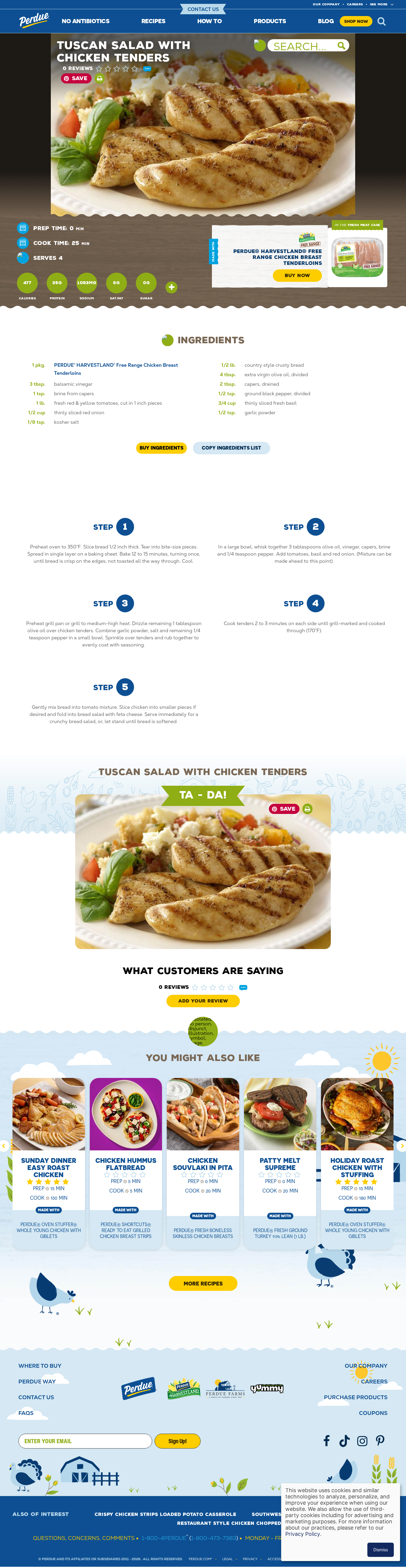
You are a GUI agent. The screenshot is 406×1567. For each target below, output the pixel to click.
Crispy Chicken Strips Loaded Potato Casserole (165, 1514)
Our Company (366, 1366)
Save (79, 78)
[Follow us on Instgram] (362, 1441)
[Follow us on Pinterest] (380, 1441)
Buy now (297, 275)
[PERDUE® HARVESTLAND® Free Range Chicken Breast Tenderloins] (357, 257)
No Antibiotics (85, 21)
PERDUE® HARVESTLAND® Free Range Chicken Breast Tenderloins (277, 257)
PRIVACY (250, 1559)
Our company (326, 4)
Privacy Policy (302, 1534)
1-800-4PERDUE (164, 1538)
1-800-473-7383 (213, 1538)
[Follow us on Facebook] (326, 1441)
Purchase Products (356, 1397)
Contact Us (203, 9)
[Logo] (139, 1388)
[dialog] (340, 1522)
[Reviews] (147, 69)
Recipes (153, 21)
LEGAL (227, 1559)
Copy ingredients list (231, 446)
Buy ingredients (161, 448)
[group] (48, 1167)
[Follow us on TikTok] (344, 1441)
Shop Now (356, 21)
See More (379, 4)
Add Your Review (203, 1001)
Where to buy (40, 1366)
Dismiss (380, 1549)
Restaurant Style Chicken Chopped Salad (239, 1523)
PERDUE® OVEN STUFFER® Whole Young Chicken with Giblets (49, 1230)
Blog (326, 21)
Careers (355, 4)
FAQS (26, 1413)
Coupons (373, 1413)
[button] (123, 68)
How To (209, 21)
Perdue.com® (200, 1559)
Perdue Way (37, 1381)
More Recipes (203, 1283)
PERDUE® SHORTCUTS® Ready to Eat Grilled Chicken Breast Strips (126, 1230)
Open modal (171, 287)
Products (270, 21)
